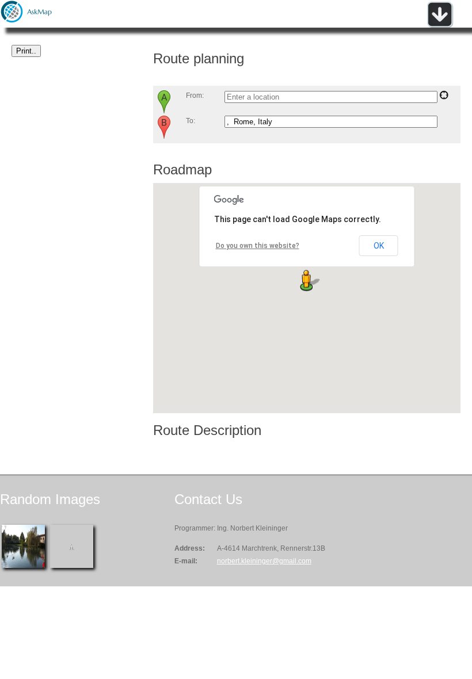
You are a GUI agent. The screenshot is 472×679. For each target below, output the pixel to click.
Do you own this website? (257, 246)
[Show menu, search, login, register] (440, 25)
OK (379, 245)
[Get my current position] (443, 97)
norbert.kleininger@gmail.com (264, 561)
